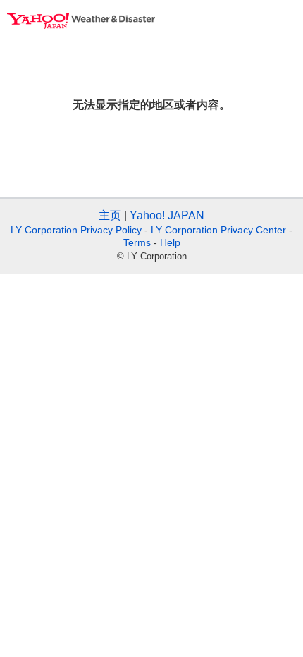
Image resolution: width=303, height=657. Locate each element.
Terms (137, 242)
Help (170, 242)
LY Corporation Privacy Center (218, 229)
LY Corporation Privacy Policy (76, 229)
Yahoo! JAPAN (167, 215)
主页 (110, 215)
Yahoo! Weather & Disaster (81, 21)
